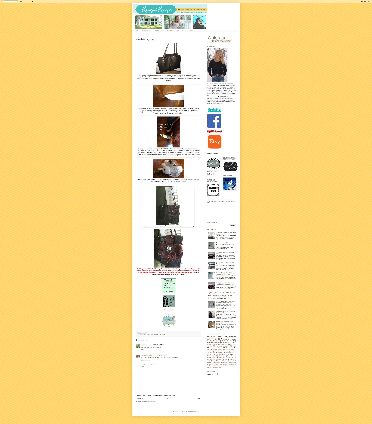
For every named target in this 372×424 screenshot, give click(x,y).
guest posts (233, 362)
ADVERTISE (180, 30)
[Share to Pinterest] (145, 334)
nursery (226, 360)
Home (168, 398)
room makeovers (220, 344)
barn (208, 365)
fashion (220, 352)
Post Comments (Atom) (149, 401)
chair (234, 346)
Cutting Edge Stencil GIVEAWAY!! (225, 283)
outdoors (232, 359)
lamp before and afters (222, 351)
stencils (209, 344)
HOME (137, 30)
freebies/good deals (220, 365)
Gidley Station (231, 364)
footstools (232, 360)
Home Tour (233, 354)
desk (208, 349)
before (212, 365)
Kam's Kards (216, 362)
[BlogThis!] (140, 334)
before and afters (155, 334)
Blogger (196, 411)
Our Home (212, 352)
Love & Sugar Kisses (146, 355)
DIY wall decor (229, 348)
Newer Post (140, 398)
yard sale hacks (216, 367)
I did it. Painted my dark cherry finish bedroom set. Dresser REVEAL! (225, 302)
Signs (214, 349)
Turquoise (212, 356)
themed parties (222, 364)
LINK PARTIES (158, 30)
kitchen (210, 364)
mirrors (214, 359)
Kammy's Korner (157, 332)
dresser (220, 348)
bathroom (219, 360)
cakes (214, 360)
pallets (215, 364)
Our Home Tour (146, 30)
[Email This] (138, 334)
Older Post (198, 398)
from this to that (230, 365)
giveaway (228, 352)
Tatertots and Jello (168, 309)
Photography (222, 356)
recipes (212, 348)
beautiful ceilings (224, 362)
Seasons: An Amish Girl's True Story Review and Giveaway (225, 312)
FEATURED (190, 30)
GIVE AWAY (230, 357)
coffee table (221, 357)
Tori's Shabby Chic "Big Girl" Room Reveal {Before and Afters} (225, 273)
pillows (220, 359)
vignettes (209, 367)
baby (208, 359)
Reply (142, 349)
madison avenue (145, 345)
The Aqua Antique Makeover (223, 243)
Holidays (209, 362)
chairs (226, 359)
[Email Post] (145, 332)
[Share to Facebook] (143, 334)
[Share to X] (141, 334)
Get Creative (163, 334)
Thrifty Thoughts (223, 349)
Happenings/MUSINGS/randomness (218, 342)
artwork (234, 351)
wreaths (209, 360)
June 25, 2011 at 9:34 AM (159, 355)
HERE (146, 270)
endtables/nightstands (222, 346)
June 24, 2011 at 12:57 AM (157, 345)
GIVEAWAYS (170, 30)
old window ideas (221, 354)
